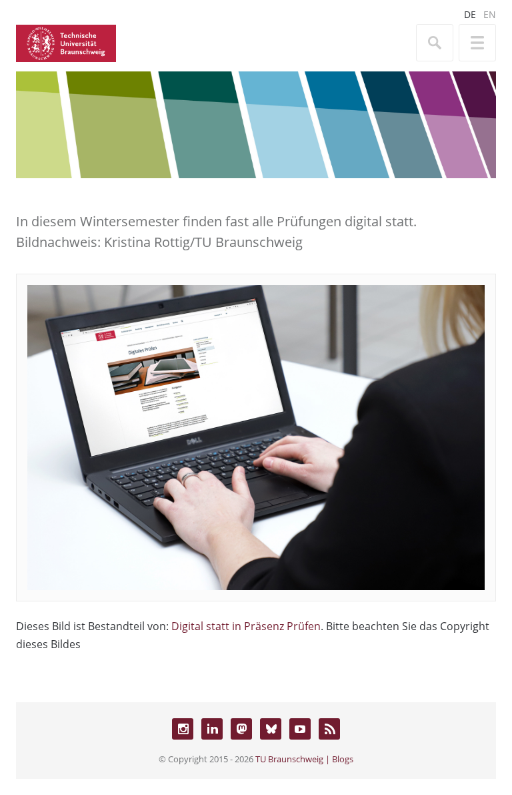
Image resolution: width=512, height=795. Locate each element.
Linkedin (212, 729)
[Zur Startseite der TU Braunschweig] (66, 42)
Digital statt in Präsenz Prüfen (246, 626)
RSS (329, 729)
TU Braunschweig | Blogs (304, 759)
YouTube (300, 729)
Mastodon (241, 729)
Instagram (182, 729)
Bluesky (270, 729)
